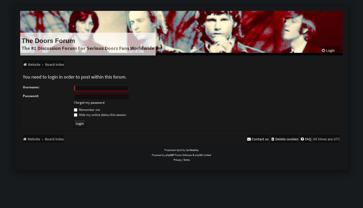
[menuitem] (328, 50)
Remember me (89, 109)
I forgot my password (89, 103)
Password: (31, 96)
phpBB (169, 155)
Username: (31, 87)
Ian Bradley (192, 150)
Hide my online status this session (102, 114)
